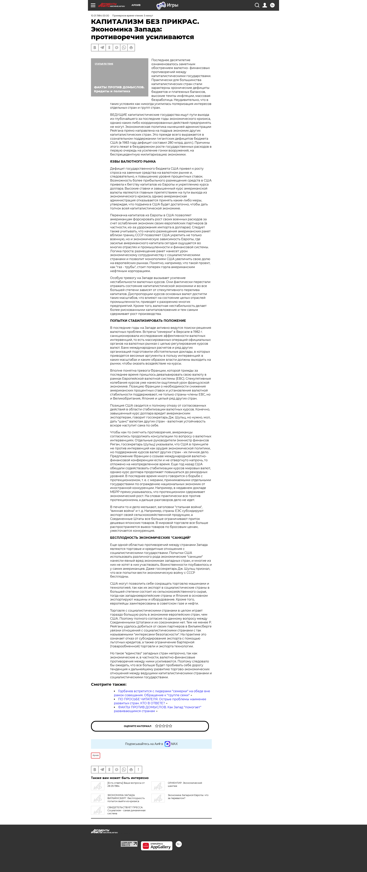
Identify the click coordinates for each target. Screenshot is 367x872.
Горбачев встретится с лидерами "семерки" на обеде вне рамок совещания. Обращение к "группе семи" (162, 693)
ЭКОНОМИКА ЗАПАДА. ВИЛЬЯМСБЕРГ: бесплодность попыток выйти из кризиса (126, 798)
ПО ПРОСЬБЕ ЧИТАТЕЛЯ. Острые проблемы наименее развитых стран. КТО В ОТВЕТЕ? (160, 701)
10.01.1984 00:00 (100, 15)
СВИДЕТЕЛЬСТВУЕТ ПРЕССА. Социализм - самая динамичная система (126, 810)
